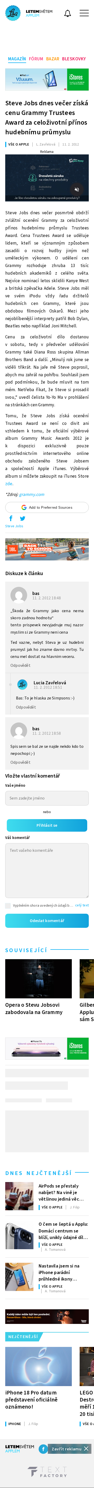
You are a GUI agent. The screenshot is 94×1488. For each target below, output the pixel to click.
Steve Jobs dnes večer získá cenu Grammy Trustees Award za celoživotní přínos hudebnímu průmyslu (46, 117)
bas (36, 593)
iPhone (14, 1424)
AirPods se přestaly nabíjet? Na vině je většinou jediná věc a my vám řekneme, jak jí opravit (62, 1192)
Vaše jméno (15, 785)
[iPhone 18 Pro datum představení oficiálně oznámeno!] (38, 1366)
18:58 (47, 733)
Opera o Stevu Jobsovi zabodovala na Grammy (33, 1008)
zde (9, 484)
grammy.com (31, 494)
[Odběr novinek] (67, 14)
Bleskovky (74, 59)
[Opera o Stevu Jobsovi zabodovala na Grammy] (38, 978)
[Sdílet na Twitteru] (22, 519)
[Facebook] (43, 1449)
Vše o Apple (18, 144)
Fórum (36, 59)
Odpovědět (20, 665)
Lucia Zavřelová (50, 683)
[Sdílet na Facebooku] (10, 519)
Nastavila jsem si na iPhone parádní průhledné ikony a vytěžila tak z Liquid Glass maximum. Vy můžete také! (61, 1272)
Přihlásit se (47, 825)
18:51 (48, 687)
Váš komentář (17, 838)
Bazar (53, 59)
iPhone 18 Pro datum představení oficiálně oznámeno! (31, 1400)
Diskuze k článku (24, 573)
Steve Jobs (14, 526)
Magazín (17, 59)
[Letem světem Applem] (28, 13)
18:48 (47, 598)
